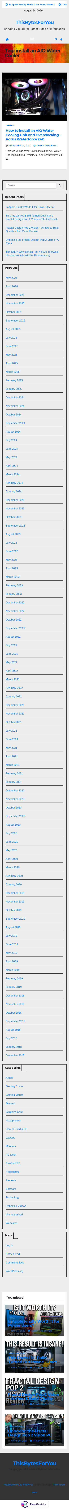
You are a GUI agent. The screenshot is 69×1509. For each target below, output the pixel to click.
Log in (9, 1245)
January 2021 (14, 782)
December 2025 (15, 295)
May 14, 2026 (18, 1331)
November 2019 (15, 901)
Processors (12, 1171)
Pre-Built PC (13, 1163)
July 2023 (11, 542)
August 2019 (13, 927)
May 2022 (11, 662)
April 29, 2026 (19, 1367)
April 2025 (12, 363)
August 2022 (13, 636)
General (10, 125)
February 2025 (14, 380)
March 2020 (13, 867)
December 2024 (15, 397)
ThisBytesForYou (34, 22)
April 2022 (12, 671)
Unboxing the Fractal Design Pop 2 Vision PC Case (30, 1435)
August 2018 (13, 1029)
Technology (12, 1197)
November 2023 (15, 508)
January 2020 (14, 884)
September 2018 (15, 1021)
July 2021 (11, 730)
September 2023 (15, 525)
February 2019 (14, 978)
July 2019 (11, 935)
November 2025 (15, 303)
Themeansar (59, 1485)
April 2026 (12, 286)
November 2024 (15, 406)
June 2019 (12, 944)
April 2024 (12, 465)
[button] (56, 39)
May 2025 (11, 354)
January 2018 (14, 1046)
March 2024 (13, 474)
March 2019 (13, 970)
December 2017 (15, 1055)
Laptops (10, 1137)
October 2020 (14, 807)
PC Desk (11, 1154)
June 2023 (12, 551)
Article (9, 1077)
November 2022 (15, 611)
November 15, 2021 (20, 145)
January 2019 (14, 987)
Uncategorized (14, 1214)
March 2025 (13, 371)
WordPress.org (14, 1271)
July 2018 (11, 1038)
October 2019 (14, 910)
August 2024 (13, 431)
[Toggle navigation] (32, 39)
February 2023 (14, 585)
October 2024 (14, 414)
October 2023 (14, 517)
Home (34, 1492)
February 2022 (14, 688)
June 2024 (12, 448)
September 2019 (15, 918)
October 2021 (14, 722)
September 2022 (15, 628)
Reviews (11, 1180)
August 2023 (13, 534)
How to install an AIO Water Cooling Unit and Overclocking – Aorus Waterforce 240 (33, 134)
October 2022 (14, 619)
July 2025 (11, 337)
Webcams (11, 1223)
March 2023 (13, 577)
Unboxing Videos (16, 1206)
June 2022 (12, 653)
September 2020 (15, 816)
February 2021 (14, 773)
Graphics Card (14, 1112)
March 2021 (13, 765)
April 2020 (12, 859)
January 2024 (14, 491)
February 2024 (14, 483)
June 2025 (12, 346)
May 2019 (11, 953)
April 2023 (12, 568)
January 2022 (14, 696)
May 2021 (11, 747)
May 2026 (11, 277)
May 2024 (11, 457)
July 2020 (11, 833)
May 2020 (11, 850)
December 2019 (15, 893)
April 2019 (12, 961)
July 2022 (11, 645)
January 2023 (14, 594)
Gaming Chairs (14, 1086)
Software (11, 1189)
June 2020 (12, 841)
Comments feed (15, 1262)
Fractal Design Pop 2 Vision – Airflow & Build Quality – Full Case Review (33, 1398)
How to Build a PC (16, 1129)
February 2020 (14, 876)
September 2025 (15, 320)
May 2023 (11, 559)
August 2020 (13, 824)
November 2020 (15, 799)
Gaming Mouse (14, 1095)
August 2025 (13, 329)
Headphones (13, 1120)
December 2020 (15, 790)
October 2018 (14, 1012)
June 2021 (12, 739)
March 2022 (13, 679)
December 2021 (15, 705)
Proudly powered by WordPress (19, 1485)
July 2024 (11, 440)
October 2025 (14, 312)
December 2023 (15, 500)
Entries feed (13, 1254)
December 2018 (15, 995)
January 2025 (14, 389)
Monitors (11, 1146)
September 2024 (15, 423)
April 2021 (12, 756)
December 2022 (15, 602)
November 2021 (15, 713)
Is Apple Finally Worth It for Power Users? (30, 207)
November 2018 (15, 1004)
